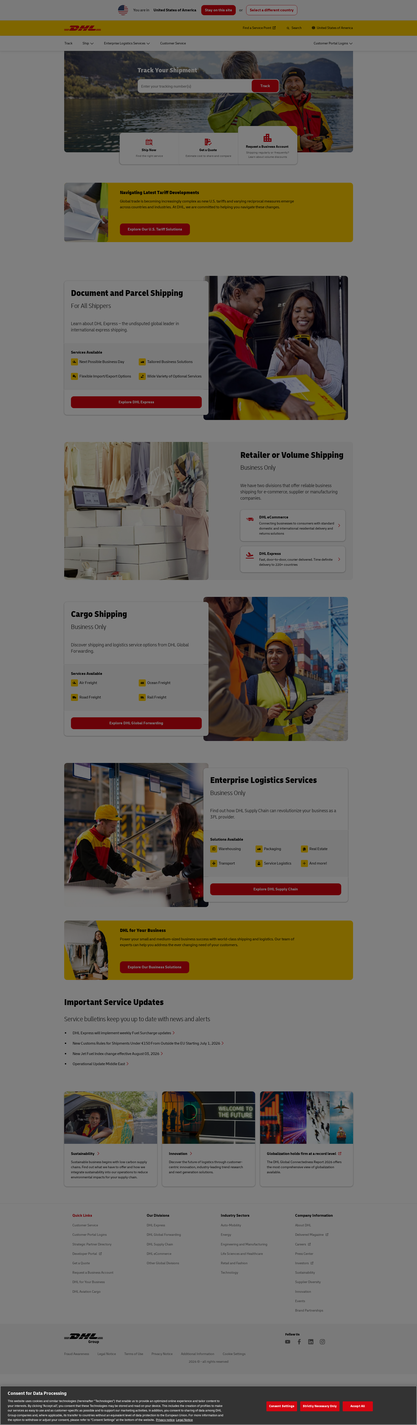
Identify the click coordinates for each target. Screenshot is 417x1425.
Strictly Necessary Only (320, 1406)
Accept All (357, 1406)
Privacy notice (165, 1420)
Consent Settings (281, 1406)
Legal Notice (184, 1420)
